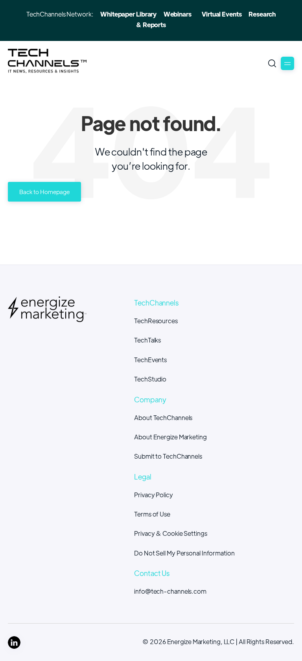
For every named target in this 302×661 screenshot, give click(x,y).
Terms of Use (152, 514)
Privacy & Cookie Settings (170, 533)
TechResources (156, 321)
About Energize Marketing (170, 437)
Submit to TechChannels (168, 456)
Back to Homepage (44, 191)
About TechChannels (163, 417)
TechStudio (150, 379)
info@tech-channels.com (170, 591)
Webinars (178, 14)
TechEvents (150, 359)
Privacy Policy (153, 495)
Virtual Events (222, 14)
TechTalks (147, 340)
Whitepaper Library (128, 14)
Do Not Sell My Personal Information (184, 553)
